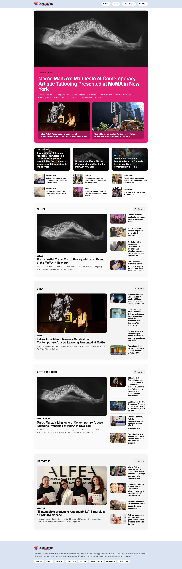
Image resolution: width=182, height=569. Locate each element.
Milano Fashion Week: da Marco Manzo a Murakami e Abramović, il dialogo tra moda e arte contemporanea (136, 472)
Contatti (49, 561)
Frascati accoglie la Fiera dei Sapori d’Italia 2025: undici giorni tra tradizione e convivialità (136, 335)
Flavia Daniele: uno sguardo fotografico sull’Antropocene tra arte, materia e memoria (136, 438)
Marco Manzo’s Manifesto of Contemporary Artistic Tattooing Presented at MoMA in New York (88, 84)
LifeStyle (142, 4)
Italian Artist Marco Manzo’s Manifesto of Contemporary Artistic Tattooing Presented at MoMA (71, 341)
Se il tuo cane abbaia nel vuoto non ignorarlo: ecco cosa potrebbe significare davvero (136, 519)
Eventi (116, 4)
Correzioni (83, 561)
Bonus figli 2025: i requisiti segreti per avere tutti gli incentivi (136, 231)
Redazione (39, 561)
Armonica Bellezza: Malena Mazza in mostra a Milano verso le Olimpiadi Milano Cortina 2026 (136, 299)
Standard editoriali (96, 561)
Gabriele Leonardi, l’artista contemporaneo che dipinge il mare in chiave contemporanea (136, 422)
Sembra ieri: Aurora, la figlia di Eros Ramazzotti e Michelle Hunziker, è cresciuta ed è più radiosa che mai (136, 490)
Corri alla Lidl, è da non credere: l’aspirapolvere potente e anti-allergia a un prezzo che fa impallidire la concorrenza (136, 249)
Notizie (106, 4)
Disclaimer (59, 561)
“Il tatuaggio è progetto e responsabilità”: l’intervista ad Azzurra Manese (71, 513)
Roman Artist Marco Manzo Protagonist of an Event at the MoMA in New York (70, 261)
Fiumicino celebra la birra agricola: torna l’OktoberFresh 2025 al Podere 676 (136, 349)
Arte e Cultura (129, 4)
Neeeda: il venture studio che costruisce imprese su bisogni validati (136, 218)
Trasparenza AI (123, 561)
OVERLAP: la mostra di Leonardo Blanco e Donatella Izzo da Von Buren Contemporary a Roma (136, 406)
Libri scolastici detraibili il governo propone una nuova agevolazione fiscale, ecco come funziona (136, 266)
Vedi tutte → (139, 209)
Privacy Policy (71, 561)
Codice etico (110, 561)
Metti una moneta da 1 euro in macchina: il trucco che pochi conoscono (136, 504)
